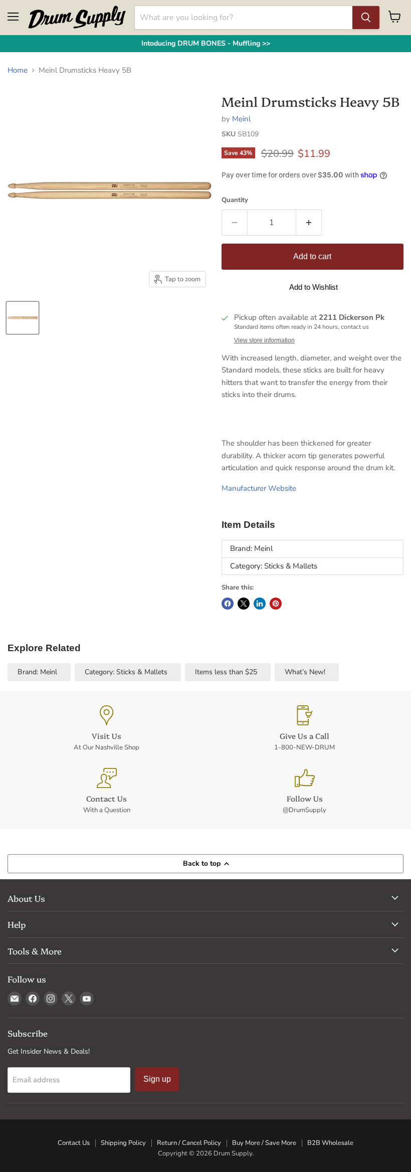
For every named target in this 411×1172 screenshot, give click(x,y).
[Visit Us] (106, 728)
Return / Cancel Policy (189, 1142)
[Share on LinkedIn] (260, 604)
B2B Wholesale (330, 1142)
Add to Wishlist (313, 287)
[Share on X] (244, 604)
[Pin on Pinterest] (276, 604)
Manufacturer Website (259, 488)
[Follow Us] (304, 791)
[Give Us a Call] (304, 728)
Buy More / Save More (264, 1142)
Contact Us (74, 1142)
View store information (264, 340)
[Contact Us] (106, 791)
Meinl (241, 119)
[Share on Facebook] (228, 604)
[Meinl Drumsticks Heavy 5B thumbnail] (23, 318)
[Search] (365, 17)
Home (18, 70)
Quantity (235, 200)
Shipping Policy (123, 1142)
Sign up (157, 1079)
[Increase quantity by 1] (309, 223)
